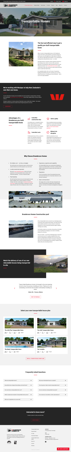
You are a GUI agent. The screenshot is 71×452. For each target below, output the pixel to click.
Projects (52, 5)
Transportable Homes (29, 5)
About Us (60, 5)
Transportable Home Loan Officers (16, 97)
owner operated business (19, 171)
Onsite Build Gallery (34, 435)
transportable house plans (52, 65)
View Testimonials (35, 297)
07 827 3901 (58, 1)
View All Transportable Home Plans (35, 358)
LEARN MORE (8, 106)
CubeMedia (37, 449)
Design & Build (36, 5)
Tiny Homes (43, 5)
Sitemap (32, 445)
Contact (65, 5)
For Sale (48, 5)
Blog (56, 5)
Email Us (66, 1)
